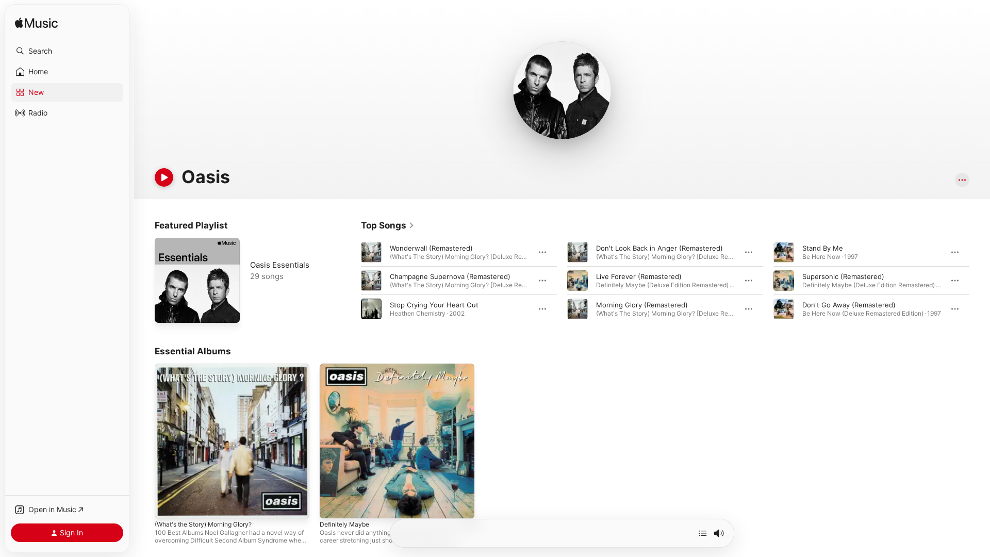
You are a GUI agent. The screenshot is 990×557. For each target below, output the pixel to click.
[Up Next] (703, 533)
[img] (36, 23)
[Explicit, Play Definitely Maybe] (332, 505)
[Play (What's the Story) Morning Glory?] (167, 505)
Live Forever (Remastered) (639, 276)
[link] (388, 225)
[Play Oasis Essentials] (167, 310)
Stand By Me (822, 248)
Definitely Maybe (347, 368)
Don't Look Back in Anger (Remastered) (659, 248)
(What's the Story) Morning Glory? (210, 368)
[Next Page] (979, 280)
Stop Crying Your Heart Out (434, 305)
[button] (67, 51)
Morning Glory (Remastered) (642, 305)
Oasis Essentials (279, 265)
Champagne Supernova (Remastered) (450, 276)
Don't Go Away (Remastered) (849, 305)
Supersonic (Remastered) (843, 276)
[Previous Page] (350, 280)
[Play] (164, 177)
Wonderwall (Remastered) (431, 248)
